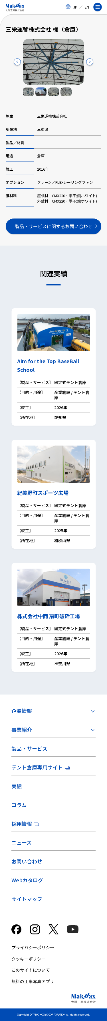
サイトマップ (26, 898)
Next (89, 61)
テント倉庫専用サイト (37, 767)
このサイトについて (30, 970)
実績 (16, 786)
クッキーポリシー (28, 959)
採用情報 (21, 823)
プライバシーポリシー (32, 947)
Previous (17, 61)
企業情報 (21, 710)
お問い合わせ (26, 861)
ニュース (21, 842)
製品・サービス (29, 748)
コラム (19, 804)
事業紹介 (21, 729)
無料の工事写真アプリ (32, 981)
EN (87, 7)
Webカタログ (27, 880)
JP (75, 7)
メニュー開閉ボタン (100, 7)
